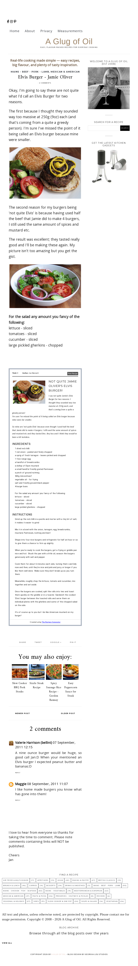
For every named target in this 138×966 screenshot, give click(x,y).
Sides (36, 901)
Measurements (70, 31)
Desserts (51, 886)
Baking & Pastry (81, 880)
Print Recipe (72, 374)
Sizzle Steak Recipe (37, 685)
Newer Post (22, 713)
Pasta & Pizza (39, 896)
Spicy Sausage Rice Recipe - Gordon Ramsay (53, 692)
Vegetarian (112, 901)
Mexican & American (65, 71)
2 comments (45, 83)
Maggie (20, 784)
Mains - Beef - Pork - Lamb (30, 71)
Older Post (68, 713)
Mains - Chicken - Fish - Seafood (19, 891)
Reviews (101, 896)
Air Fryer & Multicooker (16, 880)
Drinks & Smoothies (75, 886)
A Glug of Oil (69, 41)
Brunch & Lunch (11, 886)
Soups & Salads (89, 901)
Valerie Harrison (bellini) (33, 742)
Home (14, 31)
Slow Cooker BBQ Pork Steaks (19, 687)
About (30, 31)
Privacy (46, 31)
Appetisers (43, 880)
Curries (33, 886)
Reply (17, 772)
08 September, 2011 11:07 (47, 784)
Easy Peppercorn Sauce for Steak (70, 689)
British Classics (106, 880)
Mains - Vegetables (55, 891)
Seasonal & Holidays (13, 901)
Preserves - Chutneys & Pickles (72, 896)
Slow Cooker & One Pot (60, 901)
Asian (60, 880)
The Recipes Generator (51, 622)
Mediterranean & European (88, 891)
